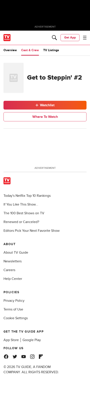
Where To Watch (45, 117)
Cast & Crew (30, 50)
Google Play (31, 340)
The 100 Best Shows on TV (23, 213)
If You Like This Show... (20, 204)
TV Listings (51, 50)
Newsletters (12, 261)
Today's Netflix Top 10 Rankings (27, 196)
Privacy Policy (13, 300)
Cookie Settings (15, 318)
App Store (11, 340)
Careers (9, 270)
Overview (10, 50)
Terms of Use (13, 309)
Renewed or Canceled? (21, 222)
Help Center (12, 279)
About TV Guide (15, 252)
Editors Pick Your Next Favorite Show (31, 230)
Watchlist (47, 105)
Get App (70, 37)
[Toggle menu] (85, 37)
